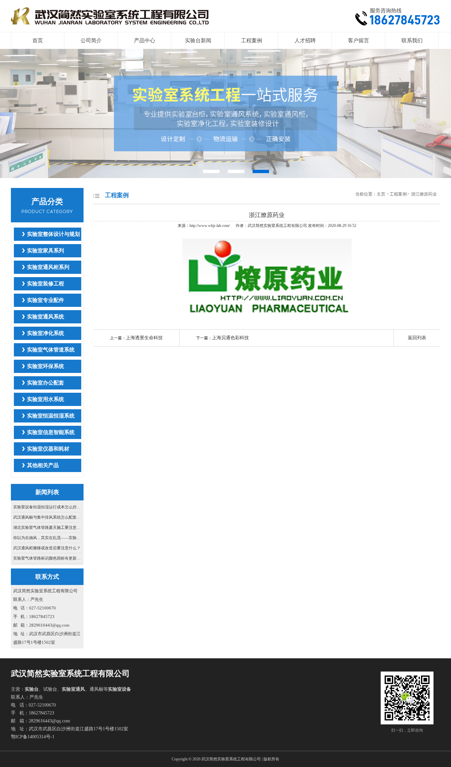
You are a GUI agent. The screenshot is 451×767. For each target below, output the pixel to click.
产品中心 (144, 40)
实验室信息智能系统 (51, 432)
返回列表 (417, 337)
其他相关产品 (43, 465)
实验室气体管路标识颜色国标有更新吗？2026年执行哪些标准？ (47, 558)
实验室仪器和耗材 (48, 449)
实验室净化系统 (45, 333)
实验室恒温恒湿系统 (51, 416)
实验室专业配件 (45, 300)
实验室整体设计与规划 (53, 234)
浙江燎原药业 (424, 194)
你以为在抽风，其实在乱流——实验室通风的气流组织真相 (47, 537)
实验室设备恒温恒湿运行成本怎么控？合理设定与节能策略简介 (47, 507)
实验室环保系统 (45, 366)
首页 (37, 40)
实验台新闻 (198, 40)
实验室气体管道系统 (51, 349)
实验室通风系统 (45, 316)
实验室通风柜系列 (48, 267)
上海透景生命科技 (144, 337)
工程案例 (251, 40)
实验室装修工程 (45, 283)
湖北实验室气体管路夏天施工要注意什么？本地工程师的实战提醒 (47, 527)
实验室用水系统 (45, 399)
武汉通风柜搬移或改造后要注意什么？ (47, 548)
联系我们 (412, 40)
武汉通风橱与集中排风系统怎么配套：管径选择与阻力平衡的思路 (47, 517)
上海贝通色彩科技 (230, 337)
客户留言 (358, 40)
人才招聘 (305, 40)
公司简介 (91, 40)
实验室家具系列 (45, 250)
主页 (381, 194)
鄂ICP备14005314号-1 (32, 736)
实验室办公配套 (45, 382)
